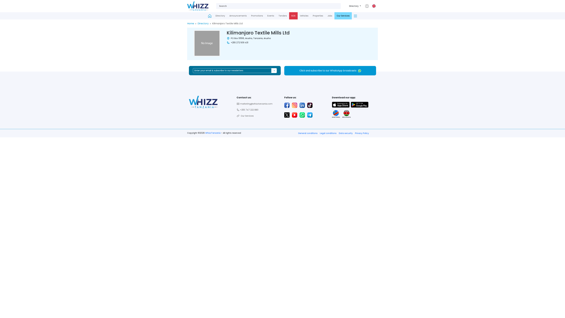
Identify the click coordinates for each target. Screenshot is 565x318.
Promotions (257, 15)
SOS (293, 15)
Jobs (330, 15)
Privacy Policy (362, 133)
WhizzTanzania (213, 132)
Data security (346, 133)
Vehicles (304, 15)
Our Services (343, 15)
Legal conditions (328, 133)
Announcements (238, 15)
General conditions (308, 133)
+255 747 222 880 (249, 109)
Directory (354, 6)
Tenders (283, 15)
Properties (318, 15)
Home (190, 23)
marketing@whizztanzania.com (256, 103)
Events (270, 15)
